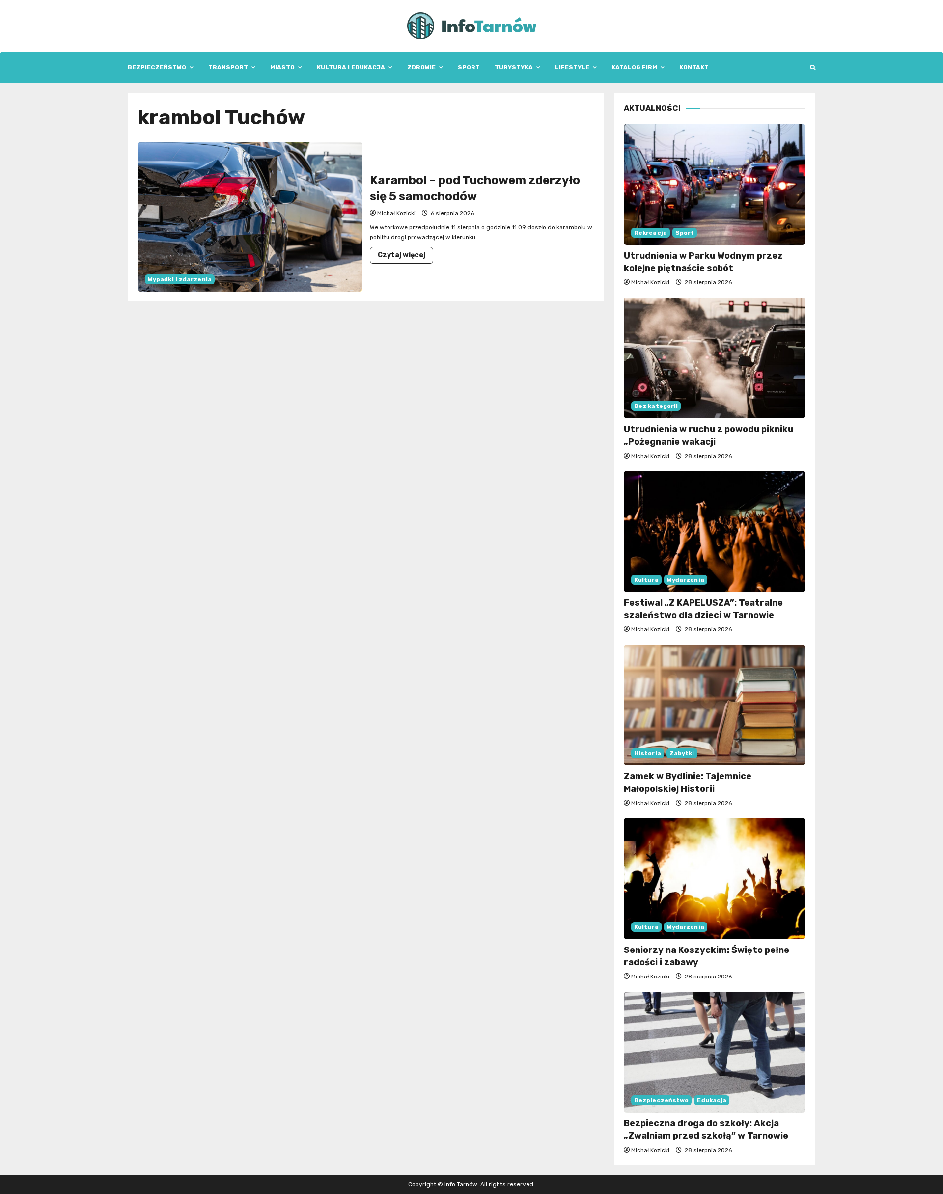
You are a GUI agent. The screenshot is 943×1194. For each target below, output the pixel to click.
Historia (647, 753)
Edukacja (711, 1100)
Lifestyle (572, 67)
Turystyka (514, 67)
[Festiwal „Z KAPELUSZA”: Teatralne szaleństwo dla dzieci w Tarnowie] (714, 531)
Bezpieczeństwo (157, 67)
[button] (812, 67)
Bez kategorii (656, 406)
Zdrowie (421, 67)
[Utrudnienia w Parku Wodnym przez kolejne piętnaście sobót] (714, 184)
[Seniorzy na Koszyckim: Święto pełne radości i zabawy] (714, 878)
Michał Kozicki (396, 213)
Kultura (646, 579)
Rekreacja (650, 232)
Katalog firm (634, 67)
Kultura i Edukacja (351, 67)
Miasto (282, 67)
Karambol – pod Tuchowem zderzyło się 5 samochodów (250, 217)
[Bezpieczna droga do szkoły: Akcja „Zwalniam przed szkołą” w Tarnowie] (714, 1052)
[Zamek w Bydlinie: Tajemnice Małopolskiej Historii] (714, 705)
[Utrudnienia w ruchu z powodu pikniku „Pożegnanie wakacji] (714, 358)
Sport (469, 67)
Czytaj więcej (405, 257)
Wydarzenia (685, 579)
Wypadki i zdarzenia (180, 279)
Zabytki (681, 753)
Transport (228, 67)
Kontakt (694, 67)
